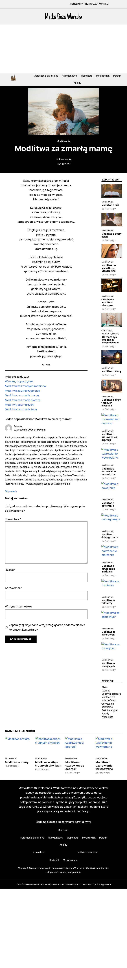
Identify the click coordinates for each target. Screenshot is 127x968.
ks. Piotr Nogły (63, 159)
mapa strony (39, 852)
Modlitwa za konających (108, 665)
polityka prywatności (88, 852)
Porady (115, 333)
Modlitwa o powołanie (107, 504)
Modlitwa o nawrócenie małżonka (108, 569)
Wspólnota (107, 717)
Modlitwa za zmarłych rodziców (25, 386)
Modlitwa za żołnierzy (108, 602)
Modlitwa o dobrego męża (109, 536)
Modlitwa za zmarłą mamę (22, 395)
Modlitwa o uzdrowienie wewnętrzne (108, 471)
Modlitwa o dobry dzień (111, 235)
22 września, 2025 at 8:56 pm (29, 429)
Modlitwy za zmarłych (19, 404)
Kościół (54, 860)
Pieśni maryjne (109, 710)
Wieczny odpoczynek (19, 381)
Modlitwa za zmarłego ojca (22, 390)
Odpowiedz (11, 491)
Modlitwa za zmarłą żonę (21, 409)
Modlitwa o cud (110, 205)
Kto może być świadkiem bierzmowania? (110, 340)
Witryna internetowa (18, 606)
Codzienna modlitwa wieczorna (107, 302)
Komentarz (13, 519)
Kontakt (63, 830)
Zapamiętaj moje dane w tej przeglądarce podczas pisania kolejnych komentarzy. (47, 627)
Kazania (105, 690)
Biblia (104, 687)
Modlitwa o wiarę (111, 371)
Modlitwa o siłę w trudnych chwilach (111, 403)
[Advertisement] (63, 49)
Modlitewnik (63, 141)
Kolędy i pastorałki (111, 693)
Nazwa (10, 569)
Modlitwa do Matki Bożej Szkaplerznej (108, 268)
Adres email (13, 588)
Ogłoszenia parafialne (106, 332)
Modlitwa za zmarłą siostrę (22, 400)
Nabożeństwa (108, 700)
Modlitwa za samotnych (108, 633)
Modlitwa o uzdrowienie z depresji (109, 437)
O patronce (70, 860)
